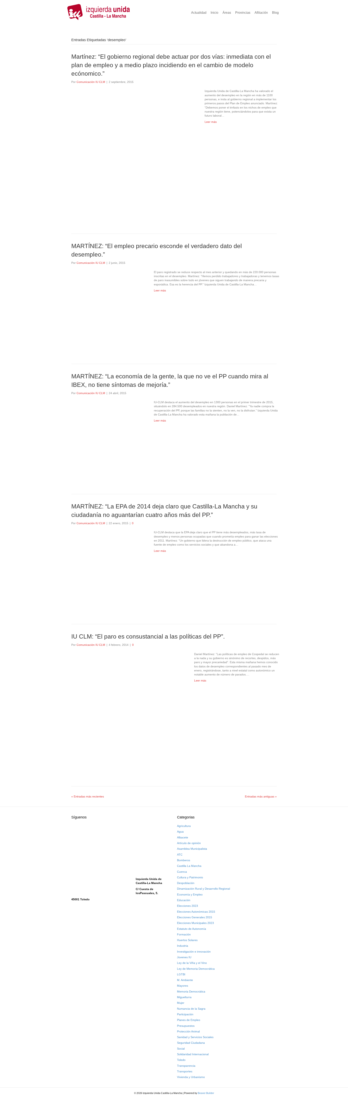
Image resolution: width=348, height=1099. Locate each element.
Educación (183, 900)
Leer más (211, 121)
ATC (179, 854)
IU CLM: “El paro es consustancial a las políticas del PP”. (148, 636)
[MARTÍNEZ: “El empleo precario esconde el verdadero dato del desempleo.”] (108, 310)
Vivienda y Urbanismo (191, 1077)
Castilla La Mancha (189, 865)
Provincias (242, 12)
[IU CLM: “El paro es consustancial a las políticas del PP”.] (128, 712)
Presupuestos (186, 1025)
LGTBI (181, 974)
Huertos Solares (187, 940)
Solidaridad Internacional (193, 1054)
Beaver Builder (206, 1093)
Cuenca (182, 871)
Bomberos (183, 860)
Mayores (182, 985)
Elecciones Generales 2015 (194, 917)
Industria (182, 945)
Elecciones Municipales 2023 (195, 923)
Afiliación (261, 12)
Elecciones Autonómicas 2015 (196, 911)
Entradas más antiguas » (261, 796)
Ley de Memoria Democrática (196, 968)
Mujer (180, 1002)
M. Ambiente (185, 980)
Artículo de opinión (189, 843)
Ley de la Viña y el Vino (192, 962)
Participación (185, 1014)
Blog (275, 12)
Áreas (227, 12)
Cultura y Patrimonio (190, 877)
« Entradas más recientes (87, 796)
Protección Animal (188, 1031)
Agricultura (184, 826)
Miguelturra (184, 997)
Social (181, 1048)
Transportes (184, 1071)
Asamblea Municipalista (192, 848)
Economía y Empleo (190, 894)
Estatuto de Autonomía (191, 928)
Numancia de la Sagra (191, 1008)
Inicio (214, 12)
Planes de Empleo (188, 1020)
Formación (184, 934)
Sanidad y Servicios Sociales (195, 1037)
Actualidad (198, 12)
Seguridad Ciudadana (191, 1042)
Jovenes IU (184, 957)
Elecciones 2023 (187, 905)
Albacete (182, 837)
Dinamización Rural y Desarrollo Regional (203, 888)
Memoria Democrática (191, 991)
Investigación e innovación (194, 951)
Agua (180, 831)
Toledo (181, 1059)
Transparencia (186, 1065)
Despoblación (185, 883)
